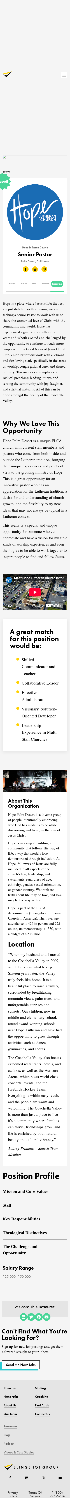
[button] (12, 283)
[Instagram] (43, 1478)
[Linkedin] (26, 1478)
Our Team (10, 1414)
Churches (10, 1388)
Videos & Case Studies (19, 1452)
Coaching (41, 1397)
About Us (10, 1405)
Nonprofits (11, 1397)
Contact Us (42, 1414)
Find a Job (42, 1405)
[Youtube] (60, 1478)
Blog (7, 1435)
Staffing (40, 1388)
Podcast (9, 1444)
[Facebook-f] (10, 1478)
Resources (10, 1426)
